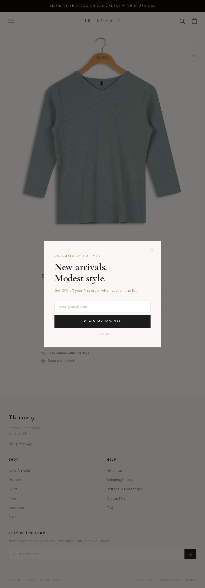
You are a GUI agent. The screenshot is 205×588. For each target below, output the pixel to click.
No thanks (102, 334)
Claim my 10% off (102, 321)
